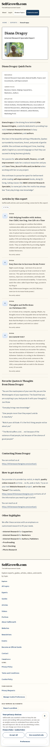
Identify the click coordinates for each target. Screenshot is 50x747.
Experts (13, 23)
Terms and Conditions (10, 673)
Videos (4, 611)
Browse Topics (20, 13)
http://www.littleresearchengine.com (17, 494)
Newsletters (7, 634)
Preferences (25, 741)
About (4, 13)
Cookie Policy (7, 679)
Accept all (14, 735)
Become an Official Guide (11, 647)
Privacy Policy (7, 667)
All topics (5, 586)
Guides (4, 599)
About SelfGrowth (9, 622)
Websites (5, 628)
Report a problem (10, 708)
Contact (5, 653)
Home (4, 23)
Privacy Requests (8, 690)
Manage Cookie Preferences (14, 697)
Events (4, 641)
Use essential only (36, 735)
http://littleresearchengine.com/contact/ (19, 463)
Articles (5, 605)
